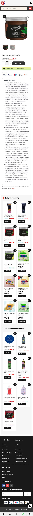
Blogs (3, 456)
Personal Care (19, 453)
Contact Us (5, 458)
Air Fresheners (19, 450)
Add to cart (18, 63)
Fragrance (18, 444)
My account (5, 461)
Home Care (18, 456)
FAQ (3, 477)
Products (5, 450)
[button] (30, 8)
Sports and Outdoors (21, 458)
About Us (5, 447)
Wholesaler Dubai (7, 453)
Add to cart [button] (7, 221)
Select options (22, 270)
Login (13, 188)
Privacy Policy (6, 471)
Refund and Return (7, 474)
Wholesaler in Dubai (20, 461)
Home (4, 444)
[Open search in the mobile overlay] (14, 8)
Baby (16, 447)
